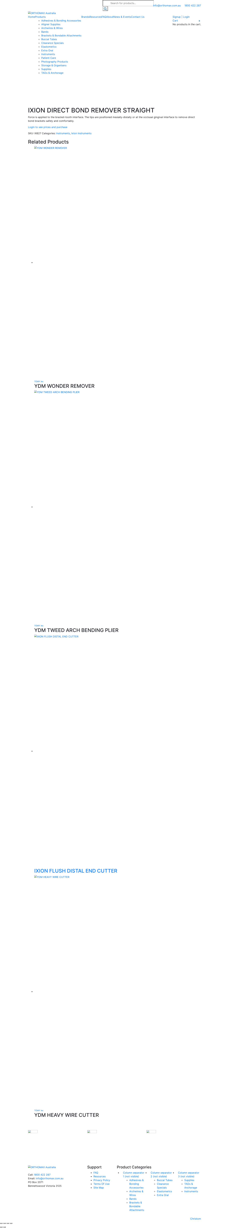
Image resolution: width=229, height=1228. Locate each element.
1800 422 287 (42, 1174)
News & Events (122, 16)
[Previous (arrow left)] (1, 1227)
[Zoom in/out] (1, 1223)
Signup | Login (181, 16)
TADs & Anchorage (52, 72)
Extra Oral (47, 50)
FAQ (104, 16)
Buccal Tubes (49, 39)
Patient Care (48, 57)
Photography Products (54, 61)
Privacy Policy (101, 1180)
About (109, 16)
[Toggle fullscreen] (4, 1223)
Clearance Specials (52, 42)
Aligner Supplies (50, 24)
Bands (44, 31)
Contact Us (137, 16)
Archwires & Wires (52, 28)
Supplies (46, 69)
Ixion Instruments (81, 133)
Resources (95, 16)
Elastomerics (48, 46)
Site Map (98, 1187)
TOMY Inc (38, 381)
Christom (195, 1218)
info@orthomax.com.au (49, 1178)
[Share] (8, 1223)
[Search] (105, 8)
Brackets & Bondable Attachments (61, 35)
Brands (85, 16)
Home (31, 16)
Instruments (48, 54)
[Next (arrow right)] (4, 1227)
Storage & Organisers (53, 65)
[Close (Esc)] (11, 1223)
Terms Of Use (101, 1183)
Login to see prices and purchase (47, 127)
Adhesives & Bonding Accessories (61, 20)
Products (40, 16)
